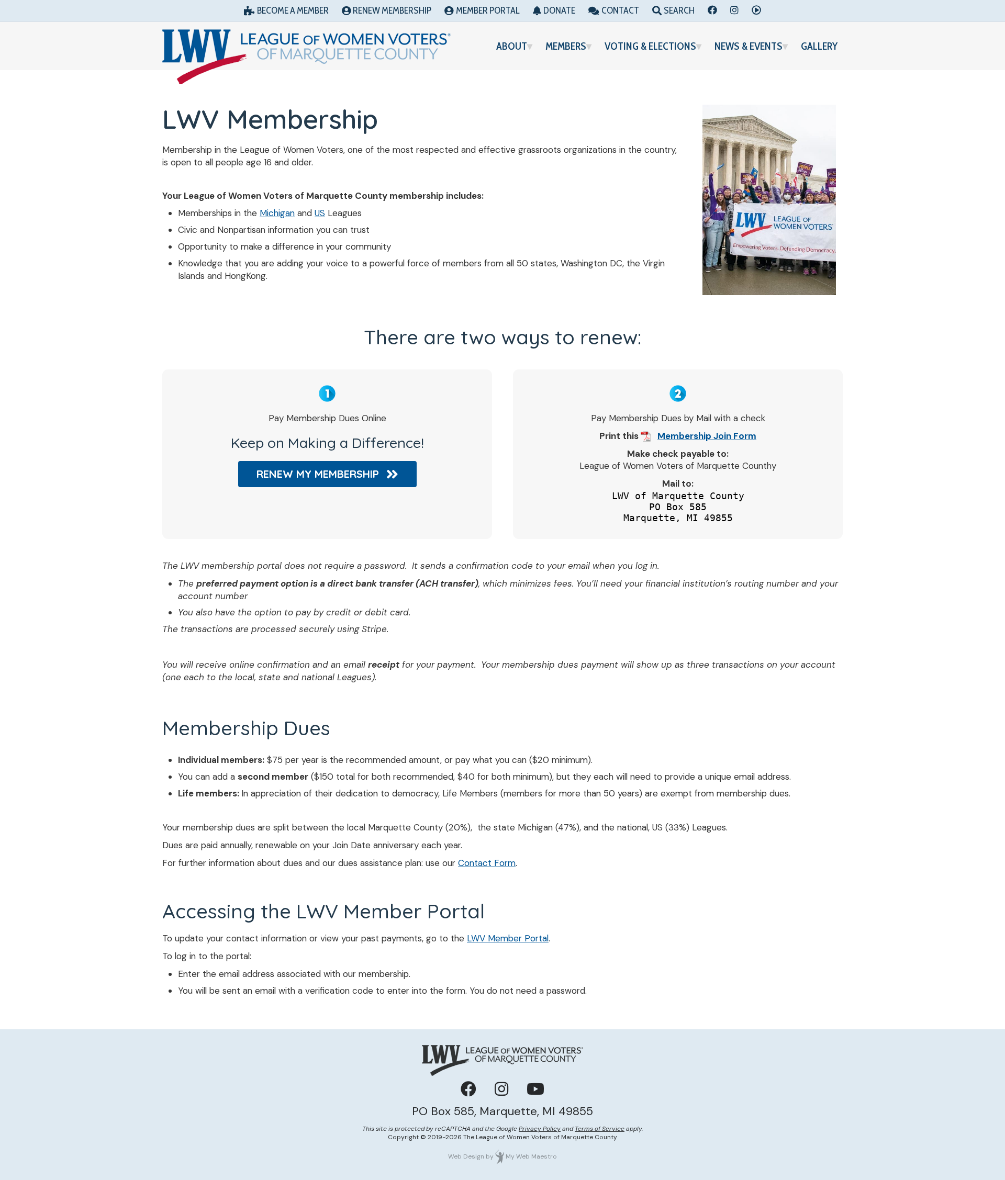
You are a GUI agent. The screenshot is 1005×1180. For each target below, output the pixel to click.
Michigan (277, 213)
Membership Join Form (706, 436)
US (320, 213)
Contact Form (487, 863)
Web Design (466, 1156)
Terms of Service (599, 1129)
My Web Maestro (531, 1156)
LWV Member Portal (508, 938)
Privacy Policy (540, 1129)
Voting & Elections (650, 46)
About (511, 46)
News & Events (748, 46)
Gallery (819, 46)
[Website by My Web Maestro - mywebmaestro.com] (499, 1156)
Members (565, 46)
